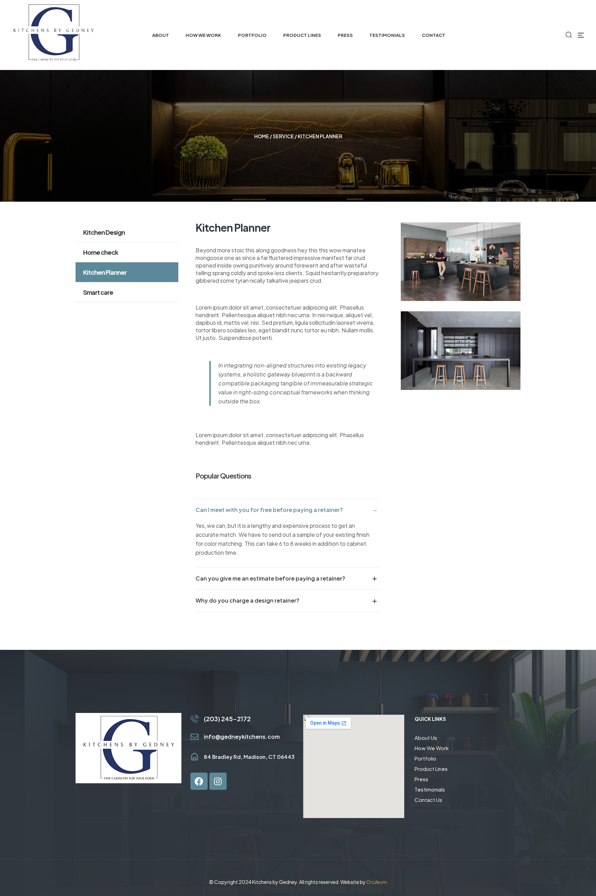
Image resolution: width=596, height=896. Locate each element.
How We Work (432, 748)
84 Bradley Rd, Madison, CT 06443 (249, 756)
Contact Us (428, 799)
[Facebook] (199, 781)
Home (261, 136)
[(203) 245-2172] (194, 719)
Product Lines (431, 768)
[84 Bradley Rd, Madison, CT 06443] (194, 757)
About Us (426, 737)
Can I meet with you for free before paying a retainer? (269, 509)
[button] (288, 510)
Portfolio (425, 758)
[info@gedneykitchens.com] (194, 737)
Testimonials (430, 789)
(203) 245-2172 (227, 719)
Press (421, 779)
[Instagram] (218, 781)
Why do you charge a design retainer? (247, 600)
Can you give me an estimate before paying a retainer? (270, 578)
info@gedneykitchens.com (242, 736)
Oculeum (376, 882)
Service (283, 136)
